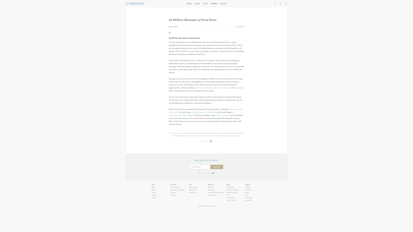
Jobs (227, 195)
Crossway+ (173, 195)
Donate (223, 3)
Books (197, 3)
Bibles (189, 3)
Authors (154, 195)
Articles (214, 3)
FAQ (246, 195)
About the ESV (193, 187)
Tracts (205, 3)
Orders (247, 192)
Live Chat (248, 190)
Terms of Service (231, 200)
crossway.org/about (233, 136)
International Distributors (177, 190)
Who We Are (230, 187)
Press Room (211, 190)
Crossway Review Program (216, 192)
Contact (247, 187)
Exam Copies (212, 195)
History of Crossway (232, 190)
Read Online (192, 190)
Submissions (248, 197)
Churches (173, 192)
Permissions (248, 200)
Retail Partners (174, 187)
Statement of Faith (231, 192)
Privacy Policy (230, 197)
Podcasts (210, 187)
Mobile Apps (192, 192)
